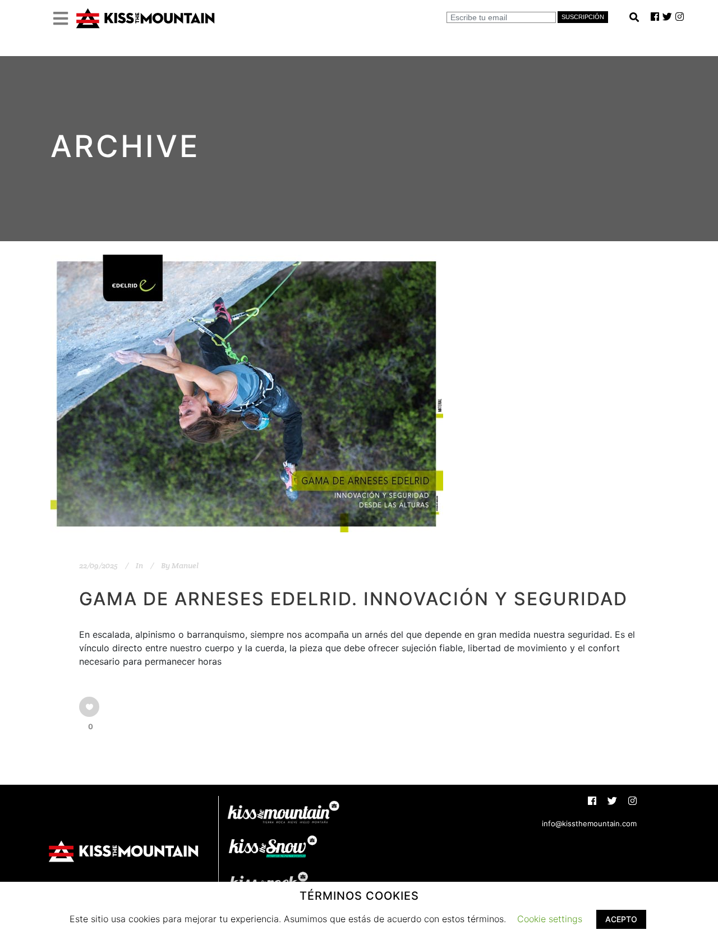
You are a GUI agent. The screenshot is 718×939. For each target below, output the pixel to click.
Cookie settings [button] (549, 918)
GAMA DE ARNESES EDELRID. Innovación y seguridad (353, 599)
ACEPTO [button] (621, 919)
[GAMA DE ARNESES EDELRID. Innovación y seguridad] (246, 393)
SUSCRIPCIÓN (582, 16)
